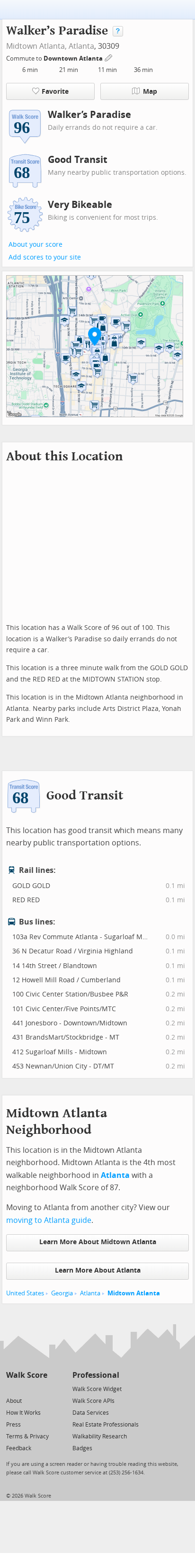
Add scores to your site (45, 257)
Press (13, 1424)
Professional (95, 1375)
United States (25, 1293)
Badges (82, 1448)
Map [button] (150, 92)
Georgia (62, 1293)
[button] (95, 336)
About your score (35, 245)
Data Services (90, 1412)
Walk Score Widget (97, 1389)
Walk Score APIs (93, 1401)
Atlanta (81, 46)
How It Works (23, 1412)
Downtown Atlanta (74, 58)
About (14, 1401)
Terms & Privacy (27, 1436)
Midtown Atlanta (133, 1293)
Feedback (18, 1448)
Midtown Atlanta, (36, 46)
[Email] (40, 1388)
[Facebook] (26, 1388)
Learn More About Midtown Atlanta (97, 1242)
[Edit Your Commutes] (109, 57)
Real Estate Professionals (105, 1424)
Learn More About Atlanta (98, 1270)
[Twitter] (11, 1388)
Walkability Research (99, 1436)
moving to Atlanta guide (48, 1220)
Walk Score (26, 1375)
